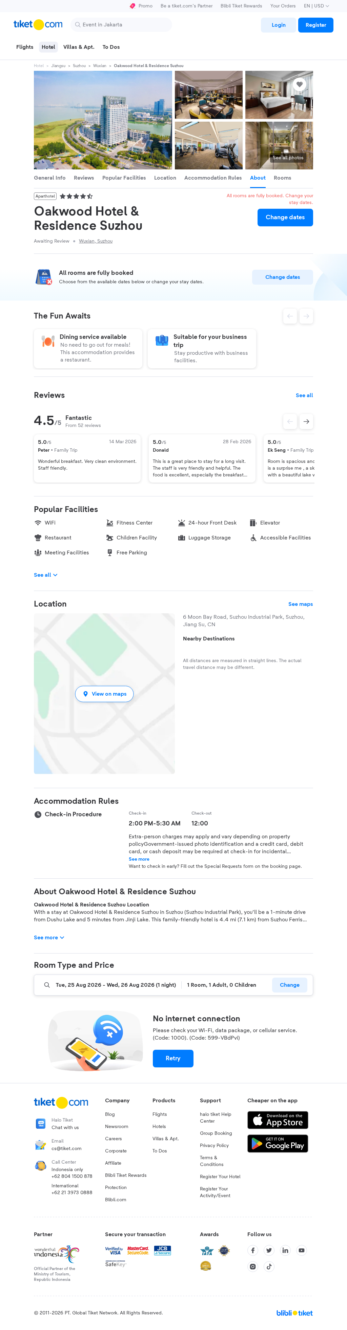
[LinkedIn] (285, 1250)
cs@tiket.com (67, 1149)
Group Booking (216, 1133)
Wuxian (99, 65)
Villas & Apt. (165, 1139)
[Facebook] (252, 1250)
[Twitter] (269, 1250)
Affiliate (113, 1163)
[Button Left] (290, 421)
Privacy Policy (214, 1146)
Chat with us (65, 1128)
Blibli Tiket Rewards (241, 6)
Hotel (39, 65)
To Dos (159, 1151)
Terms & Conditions (212, 1161)
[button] (104, 693)
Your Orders (283, 6)
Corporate (116, 1151)
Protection (116, 1188)
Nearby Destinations (209, 638)
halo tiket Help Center (215, 1117)
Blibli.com (115, 1200)
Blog (110, 1114)
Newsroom (116, 1127)
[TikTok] (269, 1266)
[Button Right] (306, 421)
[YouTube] (301, 1250)
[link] (278, 25)
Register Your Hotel (220, 1177)
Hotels (159, 1127)
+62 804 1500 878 (72, 1176)
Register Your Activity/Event (215, 1192)
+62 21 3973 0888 (72, 1193)
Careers (113, 1139)
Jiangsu (58, 65)
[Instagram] (252, 1266)
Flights (159, 1114)
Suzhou (79, 65)
